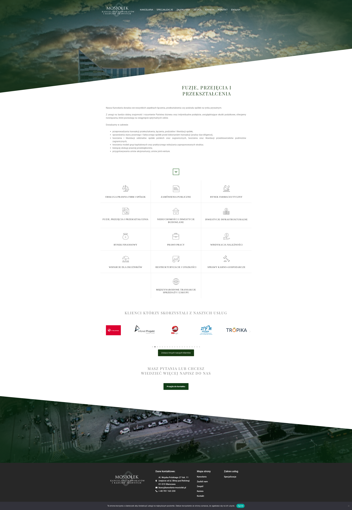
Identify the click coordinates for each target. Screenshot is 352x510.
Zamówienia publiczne (176, 197)
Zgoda (240, 506)
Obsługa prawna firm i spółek (125, 197)
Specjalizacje (165, 10)
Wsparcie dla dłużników (125, 267)
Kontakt (200, 496)
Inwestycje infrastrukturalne (226, 219)
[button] (102, 331)
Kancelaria (146, 10)
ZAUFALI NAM (183, 10)
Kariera (209, 10)
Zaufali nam (202, 481)
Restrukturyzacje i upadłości (176, 267)
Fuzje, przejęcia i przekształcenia (125, 219)
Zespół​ (198, 10)
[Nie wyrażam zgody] (348, 506)
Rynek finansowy (125, 245)
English (235, 10)
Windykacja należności (226, 245)
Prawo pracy (176, 245)
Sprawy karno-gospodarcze (226, 267)
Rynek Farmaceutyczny (226, 197)
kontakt (223, 10)
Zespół (200, 486)
